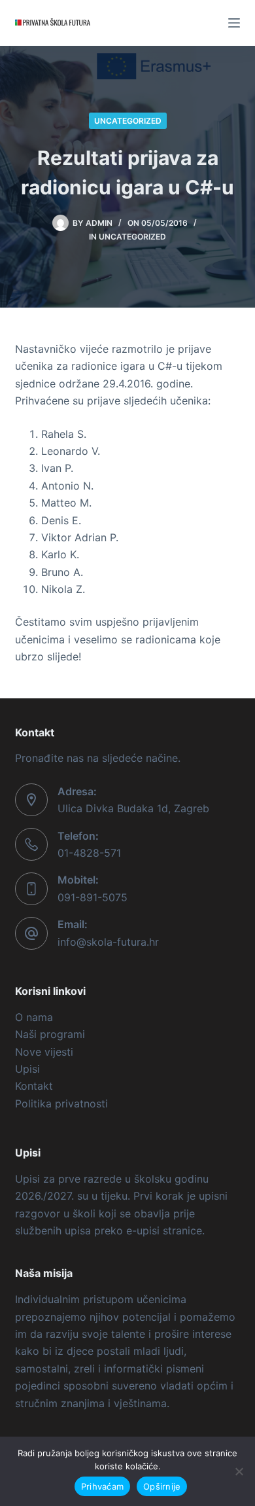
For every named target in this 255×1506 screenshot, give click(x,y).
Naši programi (50, 1034)
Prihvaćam (102, 1486)
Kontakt (34, 1085)
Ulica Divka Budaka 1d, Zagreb (133, 808)
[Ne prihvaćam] (238, 1471)
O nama (34, 1017)
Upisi (27, 1068)
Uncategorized (128, 121)
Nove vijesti (44, 1051)
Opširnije (161, 1486)
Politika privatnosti (61, 1103)
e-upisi (143, 1230)
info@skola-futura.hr (108, 941)
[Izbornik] (234, 23)
